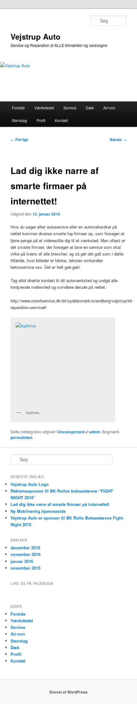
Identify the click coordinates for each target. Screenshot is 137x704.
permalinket (21, 437)
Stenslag (19, 120)
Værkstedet (44, 107)
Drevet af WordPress (68, 692)
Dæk (90, 107)
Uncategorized (71, 432)
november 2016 (25, 554)
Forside (18, 107)
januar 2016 (22, 561)
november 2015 (25, 568)
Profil (41, 120)
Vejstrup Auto (36, 36)
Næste (118, 139)
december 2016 (25, 548)
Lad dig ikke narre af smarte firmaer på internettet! (60, 504)
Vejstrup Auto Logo (30, 484)
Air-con (109, 107)
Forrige (19, 139)
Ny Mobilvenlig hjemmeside (38, 511)
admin (94, 432)
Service (69, 107)
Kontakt (61, 120)
